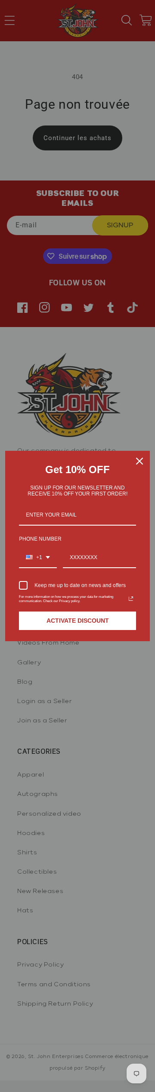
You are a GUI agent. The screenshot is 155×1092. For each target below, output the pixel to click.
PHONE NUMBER (40, 539)
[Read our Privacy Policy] (131, 598)
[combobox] (38, 558)
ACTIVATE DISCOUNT (77, 620)
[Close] (139, 461)
